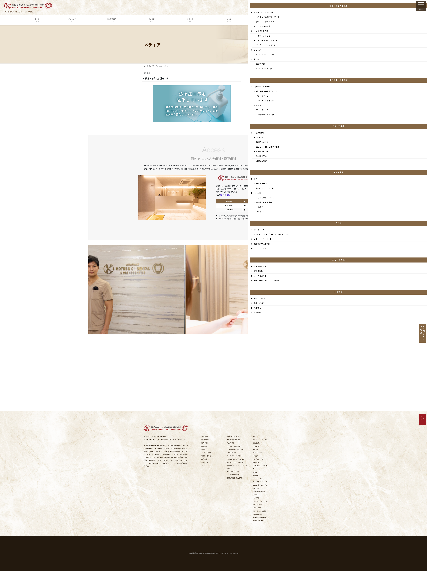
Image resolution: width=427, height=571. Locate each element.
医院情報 (204, 459)
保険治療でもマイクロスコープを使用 (237, 467)
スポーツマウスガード (259, 517)
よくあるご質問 (206, 453)
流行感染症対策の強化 (233, 475)
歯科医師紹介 (205, 440)
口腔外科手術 (259, 132)
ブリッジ (255, 469)
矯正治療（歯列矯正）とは (266, 91)
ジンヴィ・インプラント (260, 465)
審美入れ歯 (256, 488)
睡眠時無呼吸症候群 (259, 521)
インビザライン (257, 498)
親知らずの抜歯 (257, 453)
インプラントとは (263, 35)
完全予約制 (230, 443)
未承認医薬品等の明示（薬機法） (267, 280)
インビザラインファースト (261, 501)
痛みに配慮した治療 (233, 471)
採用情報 (257, 312)
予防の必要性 (261, 183)
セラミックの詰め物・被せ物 (267, 17)
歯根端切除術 (261, 156)
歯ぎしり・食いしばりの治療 (267, 146)
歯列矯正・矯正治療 (259, 491)
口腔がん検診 (257, 508)
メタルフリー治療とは (265, 26)
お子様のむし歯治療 (264, 202)
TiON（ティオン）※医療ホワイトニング (272, 234)
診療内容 (204, 446)
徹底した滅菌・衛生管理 (234, 478)
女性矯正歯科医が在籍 (233, 440)
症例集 (203, 449)
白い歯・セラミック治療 (260, 485)
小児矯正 (255, 495)
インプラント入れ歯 (264, 68)
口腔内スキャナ (231, 453)
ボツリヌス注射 (260, 248)
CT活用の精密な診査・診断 (235, 449)
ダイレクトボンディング (260, 482)
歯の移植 (255, 475)
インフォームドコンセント (235, 446)
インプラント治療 (258, 459)
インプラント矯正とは (265, 100)
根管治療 (255, 449)
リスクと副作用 (260, 275)
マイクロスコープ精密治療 (235, 462)
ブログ (203, 465)
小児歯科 (255, 456)
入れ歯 (255, 472)
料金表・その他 (206, 456)
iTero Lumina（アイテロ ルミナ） (237, 459)
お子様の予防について (265, 197)
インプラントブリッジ (265, 54)
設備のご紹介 (259, 303)
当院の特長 (204, 443)
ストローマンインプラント (235, 456)
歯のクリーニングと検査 (260, 440)
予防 (254, 436)
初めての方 (204, 436)
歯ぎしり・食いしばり (259, 511)
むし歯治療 (256, 446)
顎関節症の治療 (257, 514)
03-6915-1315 (225, 195)
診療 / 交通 (204, 462)
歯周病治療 (256, 443)
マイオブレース (257, 504)
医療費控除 (258, 271)
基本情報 (257, 307)
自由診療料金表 (260, 266)
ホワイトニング (257, 478)
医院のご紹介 (259, 298)
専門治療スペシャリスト (234, 436)
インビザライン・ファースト (267, 114)
